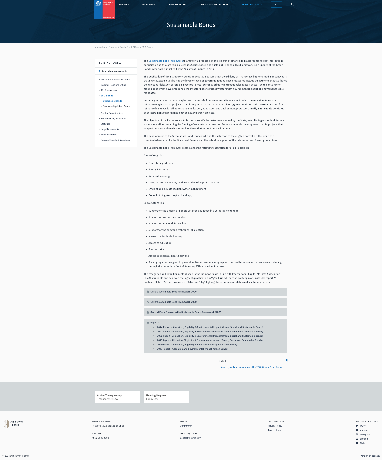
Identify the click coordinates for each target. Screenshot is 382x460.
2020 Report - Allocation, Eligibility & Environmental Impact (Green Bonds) (197, 344)
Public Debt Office (252, 4)
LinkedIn (364, 438)
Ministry (124, 4)
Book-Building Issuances (113, 118)
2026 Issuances (109, 90)
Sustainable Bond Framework (166, 60)
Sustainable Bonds (112, 101)
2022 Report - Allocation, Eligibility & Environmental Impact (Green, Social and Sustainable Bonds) (210, 335)
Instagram (365, 434)
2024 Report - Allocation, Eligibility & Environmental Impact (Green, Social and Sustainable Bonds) (210, 327)
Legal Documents (110, 129)
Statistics (105, 123)
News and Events (177, 4)
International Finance (106, 47)
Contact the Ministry (190, 438)
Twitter (363, 425)
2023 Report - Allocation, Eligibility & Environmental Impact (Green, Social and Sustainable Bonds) (210, 331)
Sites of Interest (109, 134)
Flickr (362, 443)
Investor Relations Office (214, 4)
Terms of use (274, 430)
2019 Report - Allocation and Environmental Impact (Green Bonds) (192, 348)
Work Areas (148, 4)
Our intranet (186, 425)
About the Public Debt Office (115, 79)
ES (276, 4)
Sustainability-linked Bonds (116, 106)
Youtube (364, 430)
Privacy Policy (275, 425)
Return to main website (114, 71)
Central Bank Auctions (112, 113)
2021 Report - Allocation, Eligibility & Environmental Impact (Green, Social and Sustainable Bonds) (210, 340)
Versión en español (370, 455)
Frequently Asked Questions (115, 140)
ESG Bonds (147, 47)
